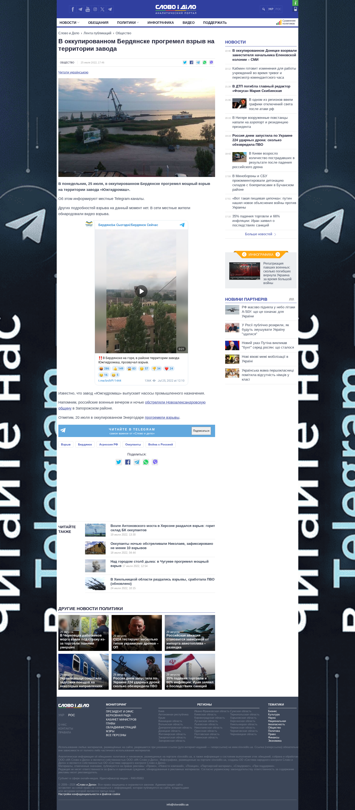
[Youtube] (87, 9)
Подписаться (201, 430)
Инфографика (161, 22)
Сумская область (240, 711)
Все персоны (116, 735)
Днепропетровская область (175, 727)
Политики (126, 22)
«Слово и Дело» (86, 784)
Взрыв (66, 444)
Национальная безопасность (277, 722)
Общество (123, 33)
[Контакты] (295, 9)
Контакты (65, 728)
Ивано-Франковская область (211, 711)
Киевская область (205, 714)
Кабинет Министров (121, 719)
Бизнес (272, 711)
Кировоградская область (209, 717)
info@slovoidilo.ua (177, 804)
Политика (274, 730)
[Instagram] (95, 9)
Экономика (274, 740)
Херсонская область (242, 721)
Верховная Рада (118, 715)
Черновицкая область (243, 734)
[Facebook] (72, 9)
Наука (271, 717)
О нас (62, 724)
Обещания (98, 22)
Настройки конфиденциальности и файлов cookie (89, 794)
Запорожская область (171, 740)
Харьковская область (243, 717)
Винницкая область (170, 721)
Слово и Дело (68, 33)
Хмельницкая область (243, 724)
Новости (68, 22)
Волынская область (170, 724)
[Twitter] (102, 9)
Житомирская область (172, 734)
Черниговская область (244, 730)
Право (272, 734)
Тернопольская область (244, 714)
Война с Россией (160, 444)
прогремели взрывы (162, 417)
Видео (189, 22)
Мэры (110, 731)
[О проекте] (295, 3)
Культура (274, 714)
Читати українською (73, 72)
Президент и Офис (120, 711)
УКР (270, 9)
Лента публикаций (97, 33)
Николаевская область (208, 727)
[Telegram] (80, 9)
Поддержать (215, 22)
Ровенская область (206, 737)
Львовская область (206, 724)
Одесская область (205, 730)
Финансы (273, 737)
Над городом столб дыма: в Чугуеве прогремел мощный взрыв (160, 564)
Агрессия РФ (108, 444)
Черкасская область (242, 727)
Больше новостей (258, 234)
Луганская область (206, 721)
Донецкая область (169, 730)
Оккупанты (133, 444)
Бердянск (85, 444)
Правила (64, 732)
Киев (161, 711)
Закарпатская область (172, 737)
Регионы (204, 704)
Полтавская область (207, 734)
